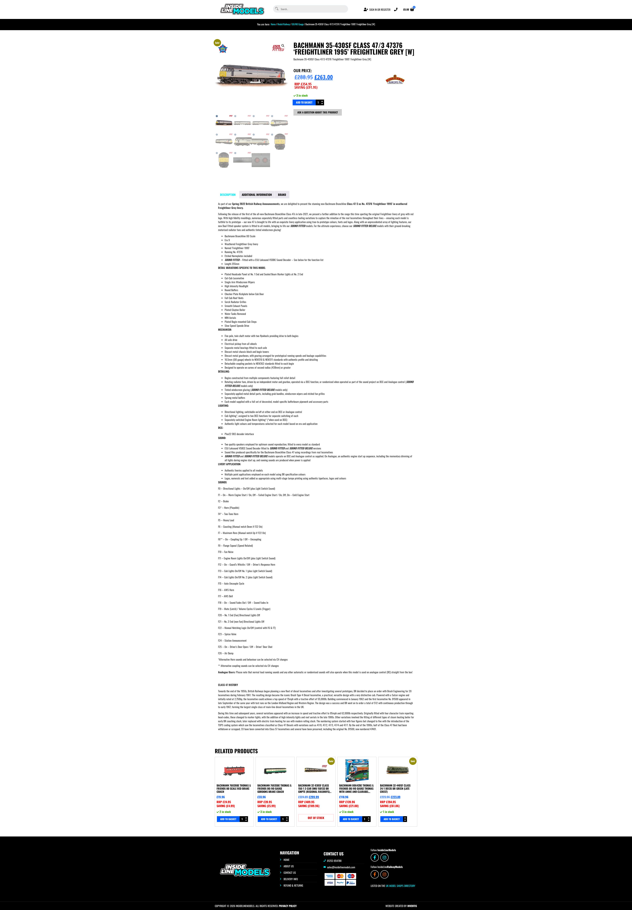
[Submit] (276, 9)
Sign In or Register (379, 10)
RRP (303, 84)
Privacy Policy (288, 906)
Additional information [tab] (257, 195)
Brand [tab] (282, 195)
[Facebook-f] (375, 857)
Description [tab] (228, 195)
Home (273, 24)
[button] (283, 46)
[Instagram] (384, 857)
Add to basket (304, 102)
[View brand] (395, 90)
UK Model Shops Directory (400, 886)
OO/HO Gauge (298, 24)
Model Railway (283, 24)
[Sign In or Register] (366, 9)
